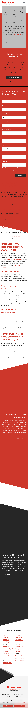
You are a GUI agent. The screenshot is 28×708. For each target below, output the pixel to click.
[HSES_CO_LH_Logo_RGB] (8, 1)
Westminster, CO (19, 658)
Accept (7, 705)
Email (4, 106)
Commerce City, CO (8, 649)
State (4, 145)
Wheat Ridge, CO (19, 660)
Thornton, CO (18, 655)
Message (5, 161)
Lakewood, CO (19, 639)
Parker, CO (18, 651)
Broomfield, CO (7, 642)
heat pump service (17, 34)
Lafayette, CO (18, 637)
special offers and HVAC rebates (13, 259)
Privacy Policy (19, 700)
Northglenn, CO (19, 649)
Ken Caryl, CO (18, 635)
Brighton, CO (6, 639)
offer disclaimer (15, 81)
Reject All (20, 705)
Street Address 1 (6, 121)
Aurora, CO (5, 637)
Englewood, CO (7, 653)
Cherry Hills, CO (7, 646)
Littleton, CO (18, 642)
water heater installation (18, 236)
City (3, 137)
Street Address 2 (6, 129)
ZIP (3, 153)
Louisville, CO (18, 644)
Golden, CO (6, 655)
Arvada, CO (5, 635)
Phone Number (6, 114)
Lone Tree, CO (19, 646)
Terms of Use (24, 701)
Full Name (5, 98)
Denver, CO (6, 651)
